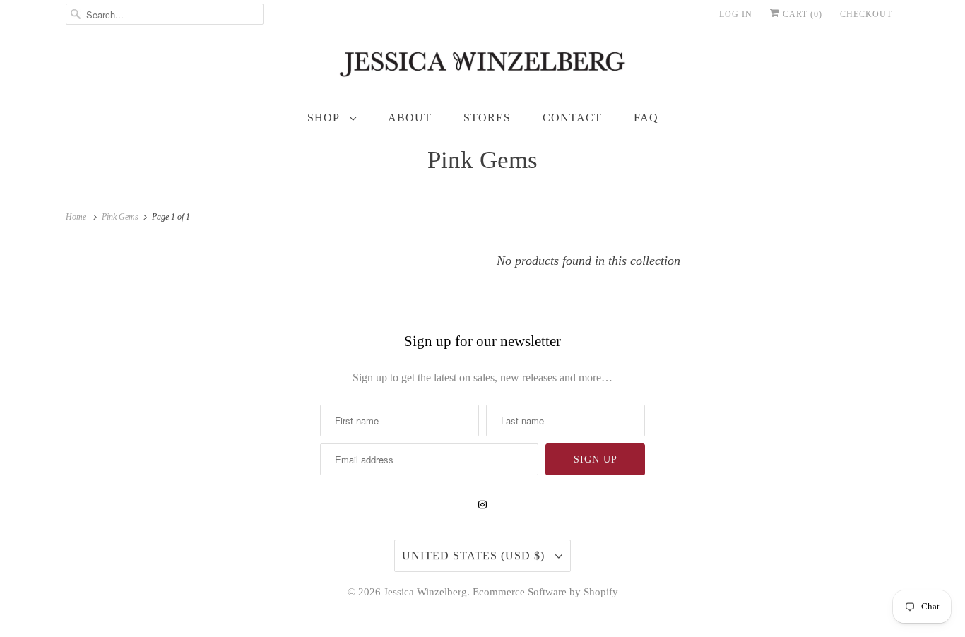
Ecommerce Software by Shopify (545, 591)
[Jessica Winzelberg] (482, 67)
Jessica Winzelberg (425, 591)
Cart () (801, 14)
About (410, 118)
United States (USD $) (475, 555)
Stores (487, 118)
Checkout (866, 14)
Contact (572, 118)
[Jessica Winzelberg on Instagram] (482, 505)
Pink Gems (482, 160)
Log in (735, 14)
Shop (325, 118)
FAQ (646, 118)
